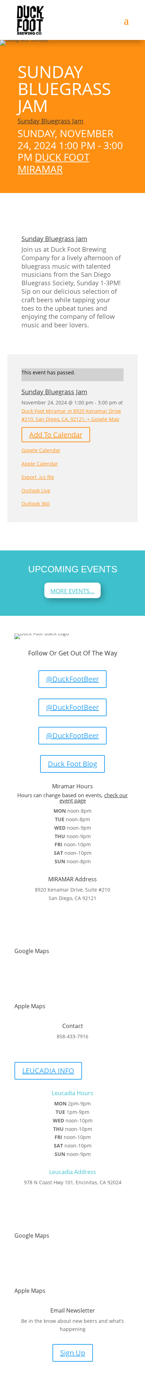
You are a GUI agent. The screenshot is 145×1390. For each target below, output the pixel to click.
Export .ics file (37, 477)
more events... (72, 591)
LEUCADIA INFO (48, 1070)
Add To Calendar (55, 434)
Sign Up (72, 1352)
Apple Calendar (39, 463)
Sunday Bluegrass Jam (50, 121)
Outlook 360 (35, 503)
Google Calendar (41, 450)
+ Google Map (103, 419)
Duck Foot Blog (72, 764)
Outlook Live (35, 490)
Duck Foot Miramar (53, 163)
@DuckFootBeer (72, 679)
